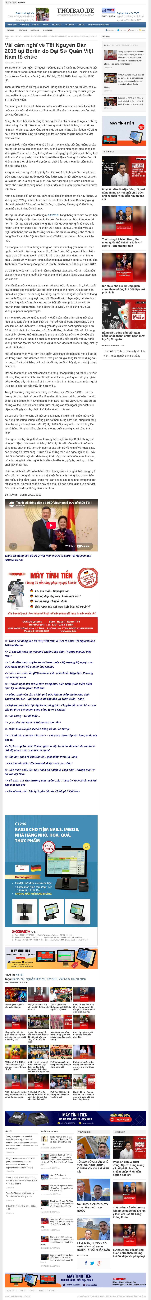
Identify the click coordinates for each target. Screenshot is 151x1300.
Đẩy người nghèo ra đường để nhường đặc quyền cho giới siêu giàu (61, 1188)
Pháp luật (56, 25)
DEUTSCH (23, 30)
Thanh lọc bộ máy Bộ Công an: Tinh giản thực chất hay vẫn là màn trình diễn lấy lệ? (57, 1205)
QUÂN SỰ (51, 1290)
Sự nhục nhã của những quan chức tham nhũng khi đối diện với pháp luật (123, 289)
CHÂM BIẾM (109, 152)
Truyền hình (84, 1132)
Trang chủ (12, 25)
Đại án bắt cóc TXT (128, 13)
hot (22, 979)
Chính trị (24, 25)
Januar (19, 36)
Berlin (15, 979)
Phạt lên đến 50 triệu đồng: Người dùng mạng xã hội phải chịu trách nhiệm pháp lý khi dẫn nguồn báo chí (123, 194)
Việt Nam (64, 979)
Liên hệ (81, 25)
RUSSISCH (35, 30)
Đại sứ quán (78, 979)
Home (7, 36)
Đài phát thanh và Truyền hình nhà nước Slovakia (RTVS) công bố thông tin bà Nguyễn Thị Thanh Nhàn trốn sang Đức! (57, 1160)
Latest (107, 45)
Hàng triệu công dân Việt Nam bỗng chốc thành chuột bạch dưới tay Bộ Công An (123, 336)
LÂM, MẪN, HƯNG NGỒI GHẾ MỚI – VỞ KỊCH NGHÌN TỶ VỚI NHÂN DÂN (93, 1246)
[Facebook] (87, 1264)
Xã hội (45, 25)
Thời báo (13, 1296)
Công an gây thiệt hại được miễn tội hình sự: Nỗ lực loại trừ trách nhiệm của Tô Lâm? (57, 1259)
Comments (127, 45)
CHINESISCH (47, 30)
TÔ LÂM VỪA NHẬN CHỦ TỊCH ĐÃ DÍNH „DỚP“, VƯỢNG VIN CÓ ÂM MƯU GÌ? (93, 1166)
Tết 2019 (52, 979)
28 (25, 36)
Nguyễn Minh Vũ (35, 979)
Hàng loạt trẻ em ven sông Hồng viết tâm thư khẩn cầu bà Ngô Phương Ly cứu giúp (57, 1223)
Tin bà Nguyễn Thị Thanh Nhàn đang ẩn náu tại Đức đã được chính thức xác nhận (56, 1140)
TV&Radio (69, 25)
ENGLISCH (11, 30)
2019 (12, 36)
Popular (116, 45)
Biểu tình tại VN (25, 13)
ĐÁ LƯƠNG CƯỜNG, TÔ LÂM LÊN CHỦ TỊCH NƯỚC (92, 1207)
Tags (135, 45)
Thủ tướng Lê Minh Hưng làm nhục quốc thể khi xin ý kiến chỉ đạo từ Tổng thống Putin (122, 242)
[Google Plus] (101, 1264)
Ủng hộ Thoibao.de (33, 2)
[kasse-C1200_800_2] (51, 944)
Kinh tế (35, 25)
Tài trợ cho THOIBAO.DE (98, 25)
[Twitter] (93, 1264)
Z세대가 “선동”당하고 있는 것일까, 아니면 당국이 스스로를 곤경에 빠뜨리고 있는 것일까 (21, 1180)
